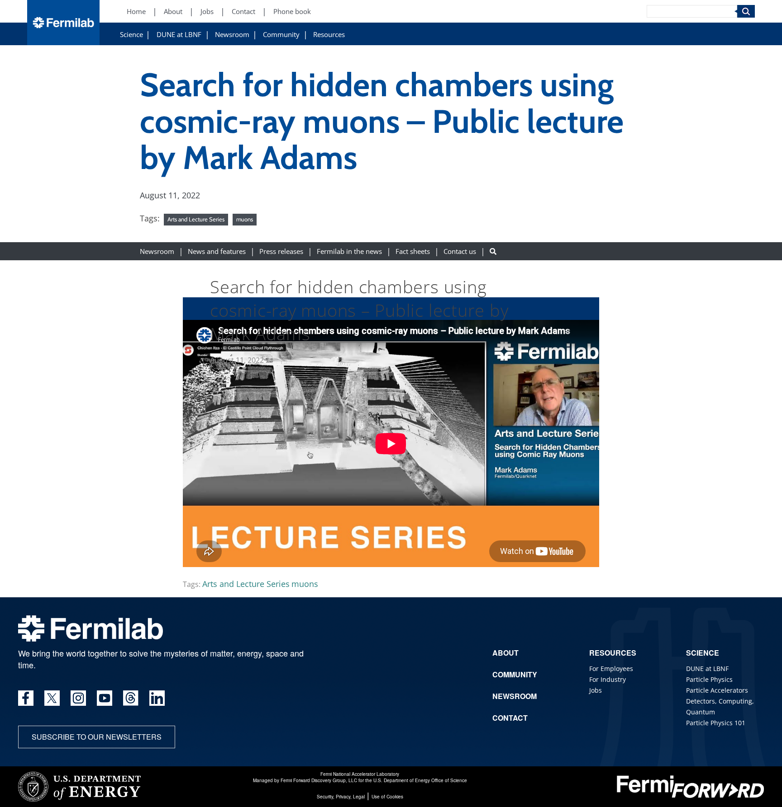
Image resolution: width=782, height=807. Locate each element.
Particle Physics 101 (715, 722)
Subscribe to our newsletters (97, 737)
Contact (243, 11)
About (173, 11)
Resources (329, 34)
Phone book (292, 11)
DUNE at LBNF (179, 34)
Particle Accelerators (717, 690)
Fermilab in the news (349, 251)
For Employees (611, 668)
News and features (217, 251)
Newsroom (232, 34)
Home (136, 11)
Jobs (207, 11)
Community (281, 34)
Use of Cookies (387, 796)
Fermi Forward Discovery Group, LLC (319, 780)
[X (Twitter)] (52, 698)
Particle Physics (709, 679)
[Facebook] (25, 698)
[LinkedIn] (157, 698)
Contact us (459, 251)
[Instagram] (78, 698)
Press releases (281, 251)
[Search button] (493, 251)
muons (244, 219)
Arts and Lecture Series (195, 219)
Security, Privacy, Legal (341, 796)
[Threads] (130, 698)
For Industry (607, 679)
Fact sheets (413, 251)
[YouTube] (104, 698)
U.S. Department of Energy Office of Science (420, 780)
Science (131, 34)
